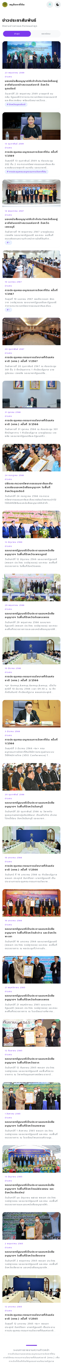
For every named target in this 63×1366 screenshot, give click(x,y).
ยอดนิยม (46, 33)
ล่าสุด (17, 33)
